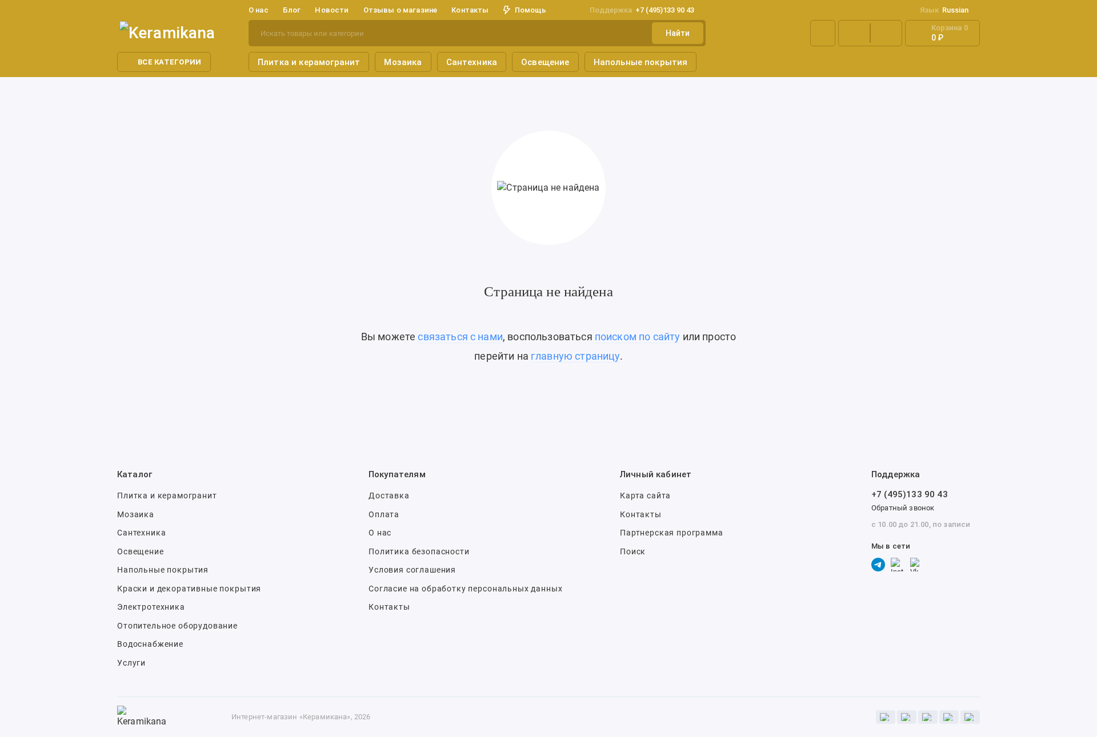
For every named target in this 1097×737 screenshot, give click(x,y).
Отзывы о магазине (400, 10)
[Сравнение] (854, 33)
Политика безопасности (419, 551)
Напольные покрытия (641, 62)
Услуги (131, 662)
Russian (944, 10)
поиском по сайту (637, 337)
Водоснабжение (150, 644)
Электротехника (151, 606)
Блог (292, 10)
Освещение (545, 62)
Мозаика (403, 62)
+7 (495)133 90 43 (642, 10)
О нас (380, 532)
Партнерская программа (671, 532)
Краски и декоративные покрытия (189, 588)
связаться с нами (460, 337)
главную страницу (575, 356)
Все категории (169, 62)
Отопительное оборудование (177, 625)
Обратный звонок (902, 508)
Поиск (633, 551)
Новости (332, 10)
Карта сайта (645, 495)
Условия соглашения (412, 569)
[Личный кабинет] (822, 33)
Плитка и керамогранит (309, 62)
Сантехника (472, 62)
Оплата (384, 514)
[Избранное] (886, 33)
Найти (678, 33)
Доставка (389, 495)
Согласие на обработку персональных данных (465, 588)
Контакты (470, 10)
